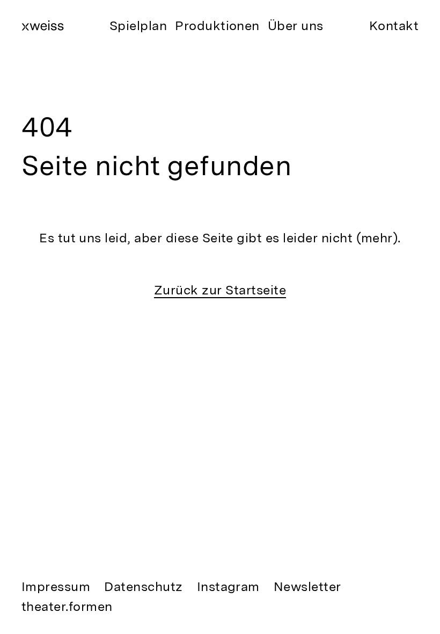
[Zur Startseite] (42, 25)
